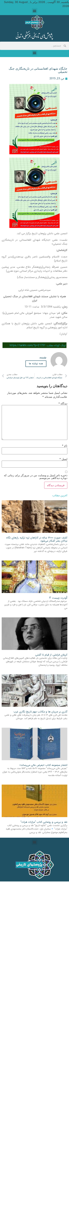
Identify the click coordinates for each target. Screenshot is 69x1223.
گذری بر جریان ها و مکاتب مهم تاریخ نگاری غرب (40, 712)
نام (64, 445)
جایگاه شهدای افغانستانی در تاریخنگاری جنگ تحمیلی (38, 70)
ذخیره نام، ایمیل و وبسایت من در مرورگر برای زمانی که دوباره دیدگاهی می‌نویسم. (35, 476)
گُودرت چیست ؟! (58, 598)
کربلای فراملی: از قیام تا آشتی (51, 655)
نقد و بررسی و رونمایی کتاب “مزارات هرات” (43, 822)
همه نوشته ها (36, 364)
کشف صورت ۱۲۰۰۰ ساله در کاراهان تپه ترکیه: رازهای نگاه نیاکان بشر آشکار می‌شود (36, 539)
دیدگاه (62, 403)
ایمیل (63, 459)
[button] (34, 10)
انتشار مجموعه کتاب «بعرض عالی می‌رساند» (43, 765)
